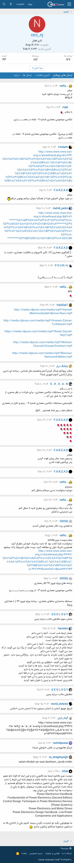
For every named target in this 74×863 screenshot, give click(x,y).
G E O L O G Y (59, 614)
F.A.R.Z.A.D (61, 190)
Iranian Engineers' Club (55, 859)
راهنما (24, 853)
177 (68, 59)
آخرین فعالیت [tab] (42, 75)
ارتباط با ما (67, 853)
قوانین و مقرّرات (52, 853)
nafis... (64, 86)
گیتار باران (62, 718)
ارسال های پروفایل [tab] (62, 75)
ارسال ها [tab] (27, 75)
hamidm (63, 628)
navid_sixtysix (59, 704)
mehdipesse (60, 743)
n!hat (65, 771)
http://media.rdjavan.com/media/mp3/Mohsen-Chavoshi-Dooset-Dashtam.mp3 (42, 344)
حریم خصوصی (36, 853)
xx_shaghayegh (58, 757)
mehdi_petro (60, 208)
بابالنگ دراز (62, 366)
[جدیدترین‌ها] (10, 4)
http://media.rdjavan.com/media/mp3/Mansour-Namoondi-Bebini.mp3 (42, 355)
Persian (65, 849)
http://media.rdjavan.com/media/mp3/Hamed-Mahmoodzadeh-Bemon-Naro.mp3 (43, 312)
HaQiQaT (62, 305)
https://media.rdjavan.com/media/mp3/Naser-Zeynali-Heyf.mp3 (38, 333)
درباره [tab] (16, 75)
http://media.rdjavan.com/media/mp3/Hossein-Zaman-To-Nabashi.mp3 (37, 322)
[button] (69, 4)
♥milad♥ (63, 147)
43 (4, 59)
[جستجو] (4, 4)
